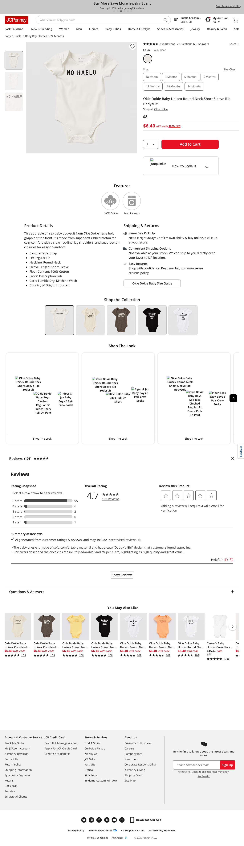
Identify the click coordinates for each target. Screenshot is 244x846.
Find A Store (92, 743)
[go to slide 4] (124, 11)
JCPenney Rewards (16, 754)
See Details (203, 776)
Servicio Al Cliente (16, 796)
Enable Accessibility (228, 6)
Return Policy (13, 764)
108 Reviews (168, 44)
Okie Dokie (161, 109)
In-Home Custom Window (100, 780)
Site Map (130, 780)
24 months (194, 86)
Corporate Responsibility (140, 764)
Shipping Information (18, 770)
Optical (89, 770)
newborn (152, 77)
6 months (190, 77)
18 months (173, 86)
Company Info (133, 754)
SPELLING (175, 126)
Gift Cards (11, 786)
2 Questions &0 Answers (193, 44)
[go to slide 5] (128, 11)
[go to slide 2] (118, 11)
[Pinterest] (107, 820)
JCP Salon (90, 759)
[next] (233, 398)
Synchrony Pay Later (17, 775)
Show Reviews (122, 575)
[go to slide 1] (114, 11)
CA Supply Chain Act (132, 830)
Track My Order (14, 743)
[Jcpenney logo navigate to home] (16, 20)
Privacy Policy (76, 830)
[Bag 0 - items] (235, 20)
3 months (171, 77)
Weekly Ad (91, 754)
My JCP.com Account (17, 748)
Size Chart (229, 69)
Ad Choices (118, 837)
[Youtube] (115, 820)
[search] (167, 20)
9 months (210, 77)
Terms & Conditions (97, 837)
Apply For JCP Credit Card (61, 748)
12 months (153, 86)
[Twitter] (84, 820)
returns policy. (139, 273)
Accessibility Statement (162, 830)
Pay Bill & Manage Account (62, 743)
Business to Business (137, 743)
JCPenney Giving (134, 770)
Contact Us (11, 759)
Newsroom (131, 759)
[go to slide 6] (131, 11)
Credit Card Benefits (57, 754)
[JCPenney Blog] (122, 820)
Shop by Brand (133, 775)
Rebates (10, 791)
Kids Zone (90, 775)
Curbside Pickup (94, 748)
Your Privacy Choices (100, 830)
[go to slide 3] (121, 11)
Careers (129, 748)
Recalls (9, 780)
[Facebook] (99, 820)
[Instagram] (92, 820)
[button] (42, 398)
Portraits (89, 764)
